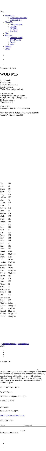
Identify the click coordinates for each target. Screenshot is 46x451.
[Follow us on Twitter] (25, 58)
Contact (8, 46)
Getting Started (15, 20)
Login (7, 49)
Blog (7, 33)
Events (12, 42)
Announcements (16, 38)
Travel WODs (15, 40)
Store (12, 44)
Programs (13, 29)
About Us (9, 22)
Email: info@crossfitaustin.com (12, 415)
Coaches (13, 27)
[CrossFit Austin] (25, 54)
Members (8, 35)
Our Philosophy (16, 24)
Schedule (13, 31)
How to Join (9, 15)
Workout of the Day (9, 344)
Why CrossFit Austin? (18, 18)
